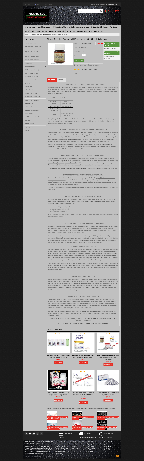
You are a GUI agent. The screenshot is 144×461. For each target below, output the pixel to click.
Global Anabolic (86, 43)
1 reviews (84, 69)
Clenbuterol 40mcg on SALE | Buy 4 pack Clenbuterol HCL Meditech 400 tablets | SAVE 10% (83, 395)
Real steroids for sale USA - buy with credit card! (83, 418)
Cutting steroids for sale (99, 27)
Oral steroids (30, 27)
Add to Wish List (81, 65)
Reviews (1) (61, 80)
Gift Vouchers (92, 448)
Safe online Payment (62, 448)
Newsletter (107, 450)
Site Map (75, 448)
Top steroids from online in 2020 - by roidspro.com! (108, 418)
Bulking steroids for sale (80, 27)
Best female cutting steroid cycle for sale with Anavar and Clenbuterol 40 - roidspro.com (108, 357)
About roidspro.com (62, 445)
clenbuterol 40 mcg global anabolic (104, 408)
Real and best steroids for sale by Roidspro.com (38, 457)
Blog (90, 31)
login (105, 4)
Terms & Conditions (62, 450)
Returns (74, 446)
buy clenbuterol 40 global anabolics (60, 408)
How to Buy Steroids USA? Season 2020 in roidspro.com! (57, 428)
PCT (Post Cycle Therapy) (61, 27)
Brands (96, 31)
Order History (108, 446)
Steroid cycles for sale (57, 31)
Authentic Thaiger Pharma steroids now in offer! (107, 428)
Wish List (107, 448)
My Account (107, 445)
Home (102, 31)
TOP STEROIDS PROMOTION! (76, 31)
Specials (90, 451)
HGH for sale (29, 31)
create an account (114, 4)
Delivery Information (62, 446)
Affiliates (91, 450)
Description (52, 80)
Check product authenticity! (60, 452)
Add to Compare (94, 65)
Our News (91, 446)
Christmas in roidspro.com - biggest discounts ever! (82, 428)
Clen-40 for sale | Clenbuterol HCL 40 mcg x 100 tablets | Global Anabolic (49, 34)
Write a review (93, 69)
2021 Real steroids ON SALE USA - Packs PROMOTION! (57, 418)
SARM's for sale (41, 31)
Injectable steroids (43, 27)
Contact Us (75, 445)
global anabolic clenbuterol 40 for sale (83, 408)
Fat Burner (114, 27)
